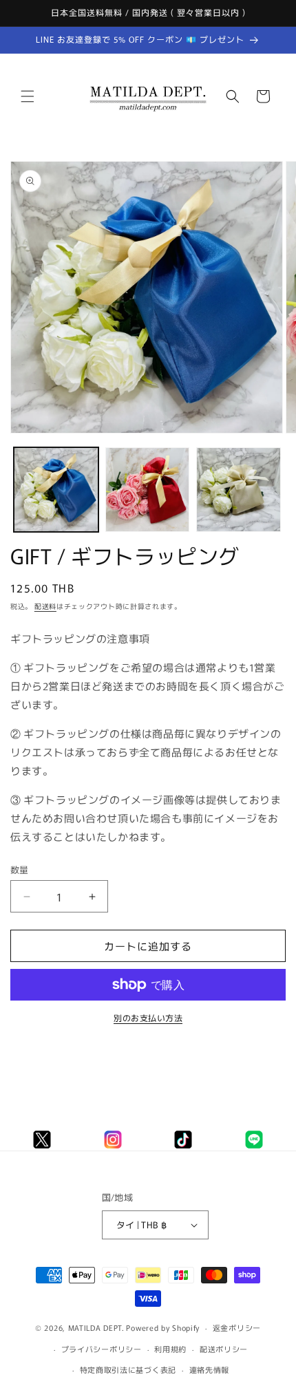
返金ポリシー (237, 1327)
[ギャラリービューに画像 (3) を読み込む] (238, 489)
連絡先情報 (209, 1369)
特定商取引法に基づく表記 (128, 1369)
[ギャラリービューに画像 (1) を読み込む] (56, 489)
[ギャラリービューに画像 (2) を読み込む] (147, 489)
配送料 (45, 606)
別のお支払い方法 (148, 1017)
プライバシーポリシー (101, 1348)
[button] (27, 96)
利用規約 (170, 1348)
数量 (19, 869)
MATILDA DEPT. (96, 1327)
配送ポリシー (224, 1348)
